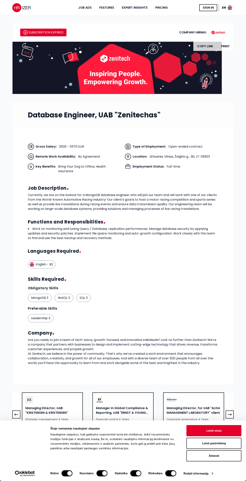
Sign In (208, 7)
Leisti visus (214, 430)
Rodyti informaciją (196, 473)
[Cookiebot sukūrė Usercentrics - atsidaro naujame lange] (25, 473)
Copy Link (205, 46)
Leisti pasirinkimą (214, 443)
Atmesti (214, 455)
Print (225, 46)
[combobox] (52, 410)
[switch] (101, 473)
